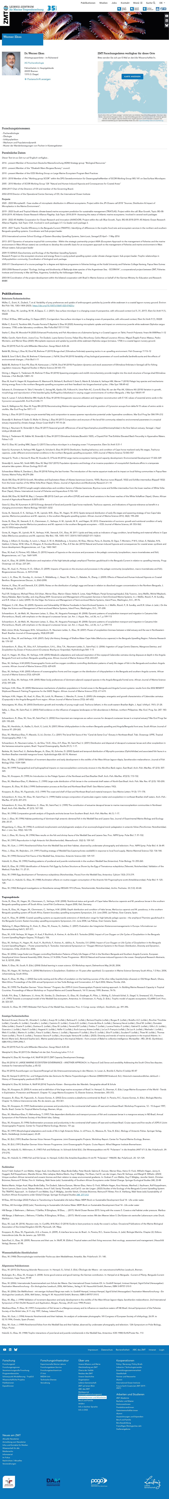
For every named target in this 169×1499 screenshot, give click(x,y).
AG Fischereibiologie (34, 62)
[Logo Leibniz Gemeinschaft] (152, 1482)
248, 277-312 (82, 1194)
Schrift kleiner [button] (137, 9)
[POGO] (99, 1482)
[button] (162, 3)
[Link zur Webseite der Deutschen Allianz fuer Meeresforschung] (53, 1482)
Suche (149, 2)
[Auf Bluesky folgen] (16, 1350)
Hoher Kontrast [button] (150, 9)
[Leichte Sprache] (157, 9)
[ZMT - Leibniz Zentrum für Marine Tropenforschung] (29, 6)
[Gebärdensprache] (163, 9)
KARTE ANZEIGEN (132, 76)
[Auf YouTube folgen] (4, 1350)
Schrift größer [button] (124, 9)
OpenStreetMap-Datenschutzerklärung (151, 120)
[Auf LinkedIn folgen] (10, 1350)
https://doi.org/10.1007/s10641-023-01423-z (53, 305)
